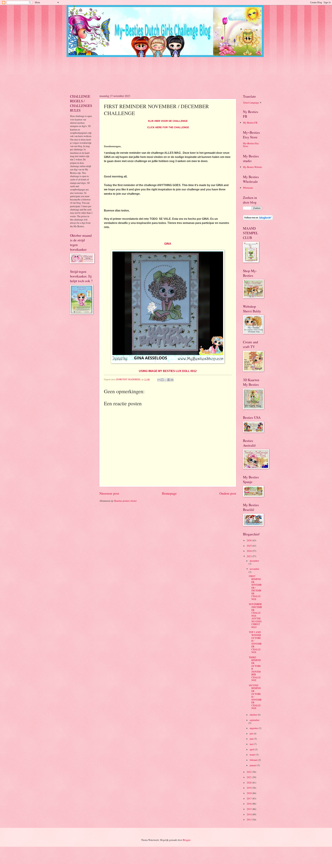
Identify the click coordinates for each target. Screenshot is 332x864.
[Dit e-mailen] (159, 379)
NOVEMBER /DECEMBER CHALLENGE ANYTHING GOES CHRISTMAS (255, 615)
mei (252, 744)
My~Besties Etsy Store (251, 145)
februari (254, 760)
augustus (254, 728)
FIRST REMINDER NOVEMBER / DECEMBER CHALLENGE (255, 587)
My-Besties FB (250, 122)
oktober (254, 714)
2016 (249, 803)
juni (252, 738)
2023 (249, 556)
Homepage (169, 493)
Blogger (186, 840)
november (254, 568)
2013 (249, 819)
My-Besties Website (252, 167)
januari (253, 765)
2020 (249, 782)
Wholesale (248, 187)
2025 (249, 545)
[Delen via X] (165, 379)
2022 (249, 771)
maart (253, 754)
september (255, 720)
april (252, 749)
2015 (249, 809)
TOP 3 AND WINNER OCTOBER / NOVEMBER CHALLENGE (255, 642)
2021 (249, 777)
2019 (249, 787)
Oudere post (227, 493)
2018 (249, 793)
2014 (249, 814)
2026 (249, 540)
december (254, 560)
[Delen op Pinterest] (172, 379)
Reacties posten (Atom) (125, 500)
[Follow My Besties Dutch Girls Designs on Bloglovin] (258, 219)
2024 (249, 551)
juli (251, 733)
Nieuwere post (109, 493)
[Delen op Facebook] (168, 379)
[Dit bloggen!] (162, 379)
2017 (249, 798)
